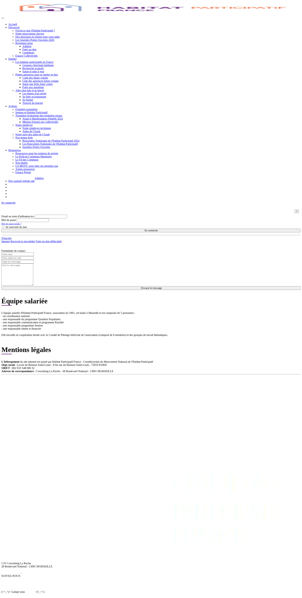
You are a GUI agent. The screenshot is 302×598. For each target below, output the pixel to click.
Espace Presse (23, 172)
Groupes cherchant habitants (38, 65)
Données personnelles (34, 572)
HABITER (61, 383)
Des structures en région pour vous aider (37, 36)
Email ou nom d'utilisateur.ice (17, 216)
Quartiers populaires (26, 109)
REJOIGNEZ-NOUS (175, 383)
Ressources (14, 150)
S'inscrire (6, 238)
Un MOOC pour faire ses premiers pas (36, 165)
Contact (198, 386)
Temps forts (115, 399)
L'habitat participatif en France (71, 386)
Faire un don (29, 49)
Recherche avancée (33, 68)
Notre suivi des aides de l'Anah (32, 134)
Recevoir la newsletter (22, 241)
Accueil (12, 24)
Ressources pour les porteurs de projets (36, 153)
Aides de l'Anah (31, 131)
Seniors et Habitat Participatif (31, 112)
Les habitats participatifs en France (34, 62)
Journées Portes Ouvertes (36, 147)
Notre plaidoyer (24, 125)
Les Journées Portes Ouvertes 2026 (34, 39)
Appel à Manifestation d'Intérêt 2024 (42, 118)
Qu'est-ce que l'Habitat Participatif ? (35, 30)
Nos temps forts (24, 137)
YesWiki (30, 591)
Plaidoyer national (119, 396)
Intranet (5, 241)
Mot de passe (8, 220)
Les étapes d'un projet (34, 93)
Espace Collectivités (26, 55)
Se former (27, 99)
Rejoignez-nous (24, 43)
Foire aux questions (33, 87)
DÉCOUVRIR (16, 383)
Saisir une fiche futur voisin (37, 84)
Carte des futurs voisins (35, 77)
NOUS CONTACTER (207, 383)
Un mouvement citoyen (21, 389)
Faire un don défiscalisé (49, 241)
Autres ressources (25, 169)
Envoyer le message (151, 288)
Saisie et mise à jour (33, 71)
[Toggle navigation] (2, 18)
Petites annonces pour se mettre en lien (36, 74)
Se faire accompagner (34, 96)
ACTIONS (115, 383)
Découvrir (14, 27)
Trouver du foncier (32, 102)
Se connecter (151, 230)
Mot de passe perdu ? (11, 223)
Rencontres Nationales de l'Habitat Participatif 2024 (50, 140)
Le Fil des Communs (26, 159)
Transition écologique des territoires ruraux (38, 115)
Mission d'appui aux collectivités (40, 121)
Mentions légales (10, 572)
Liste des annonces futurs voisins (40, 80)
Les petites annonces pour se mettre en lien (78, 389)
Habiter (12, 58)
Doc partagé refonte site (21, 181)
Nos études (21, 162)
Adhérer (26, 46)
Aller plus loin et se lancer (29, 90)
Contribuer (28, 52)
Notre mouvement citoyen (29, 33)
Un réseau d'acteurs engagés (23, 392)
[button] (8, 202)
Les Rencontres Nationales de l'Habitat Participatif (50, 143)
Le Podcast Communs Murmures (33, 156)
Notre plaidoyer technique (36, 128)
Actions (12, 106)
